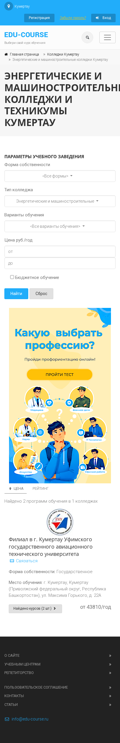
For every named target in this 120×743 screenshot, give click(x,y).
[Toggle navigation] (107, 37)
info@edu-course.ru (30, 719)
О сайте (12, 655)
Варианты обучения (24, 215)
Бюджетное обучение (36, 277)
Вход (106, 18)
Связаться (26, 560)
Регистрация (39, 18)
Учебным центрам (22, 664)
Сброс (41, 293)
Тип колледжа (18, 189)
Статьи (11, 704)
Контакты (14, 696)
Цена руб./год (18, 240)
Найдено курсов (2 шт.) (32, 608)
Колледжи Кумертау (63, 54)
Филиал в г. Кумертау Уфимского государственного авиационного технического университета (51, 546)
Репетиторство (19, 672)
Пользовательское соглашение (36, 687)
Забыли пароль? (73, 18)
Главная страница (24, 54)
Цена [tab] (18, 488)
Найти (16, 293)
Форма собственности (27, 164)
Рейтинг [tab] (41, 488)
